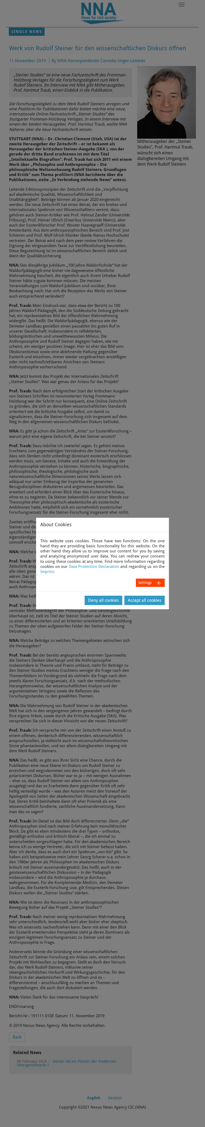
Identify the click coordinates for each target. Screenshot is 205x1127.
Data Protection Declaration (94, 566)
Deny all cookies (103, 600)
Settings (145, 582)
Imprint (47, 571)
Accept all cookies (144, 600)
